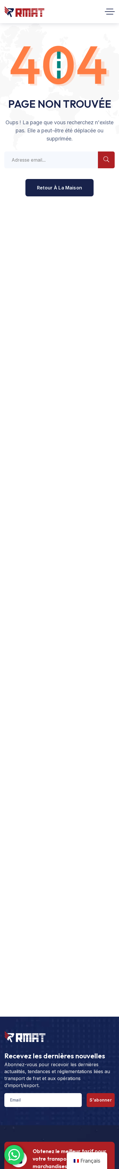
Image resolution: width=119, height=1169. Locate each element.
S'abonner (101, 1099)
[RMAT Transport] (24, 11)
